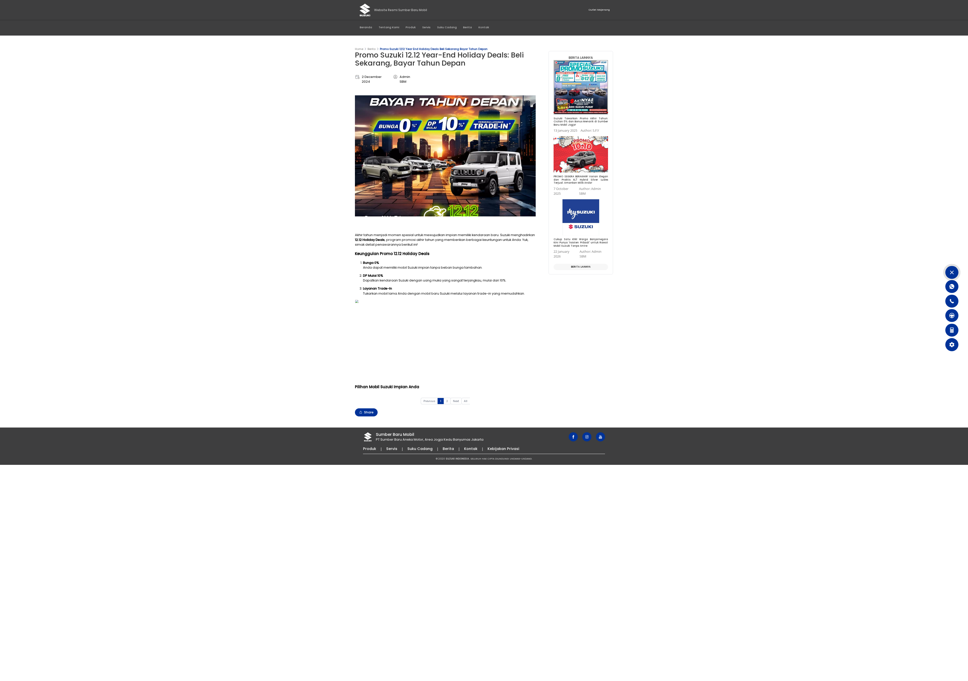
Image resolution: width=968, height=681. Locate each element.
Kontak (483, 27)
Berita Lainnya (581, 266)
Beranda (366, 27)
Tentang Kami (389, 27)
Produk (411, 27)
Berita (467, 27)
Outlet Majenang (599, 9)
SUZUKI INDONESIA (457, 458)
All (465, 401)
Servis (426, 27)
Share (369, 412)
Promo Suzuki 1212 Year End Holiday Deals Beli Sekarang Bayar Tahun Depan (434, 49)
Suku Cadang (447, 27)
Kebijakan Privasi (503, 448)
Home (359, 49)
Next (456, 401)
